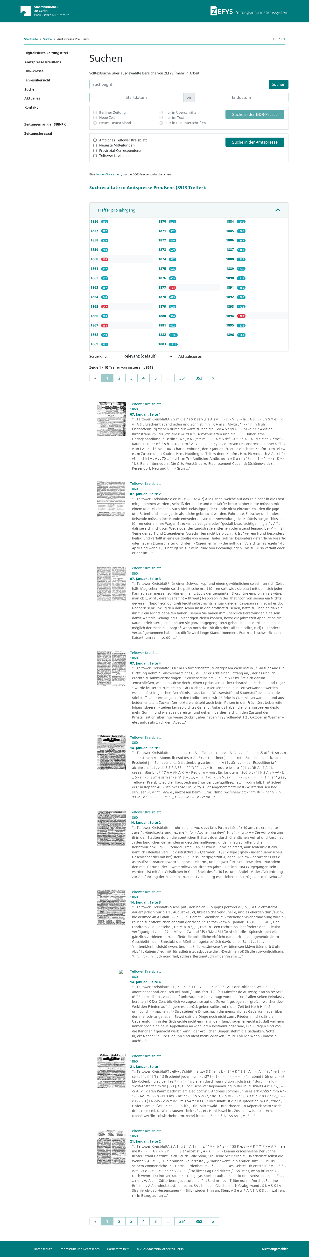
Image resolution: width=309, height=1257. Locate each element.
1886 (230, 240)
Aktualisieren (190, 356)
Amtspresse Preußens (42, 62)
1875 (162, 268)
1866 (95, 315)
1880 (162, 315)
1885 (230, 230)
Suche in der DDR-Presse (255, 114)
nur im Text (174, 117)
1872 (162, 240)
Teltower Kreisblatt (114, 155)
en (283, 39)
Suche (47, 39)
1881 (162, 325)
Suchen (278, 84)
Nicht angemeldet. (275, 1249)
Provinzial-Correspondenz (120, 150)
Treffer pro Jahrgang (116, 210)
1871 (162, 230)
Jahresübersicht (37, 80)
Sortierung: (98, 356)
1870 (162, 221)
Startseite (31, 39)
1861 (95, 268)
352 (199, 378)
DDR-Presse (33, 71)
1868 (95, 334)
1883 (162, 344)
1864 (95, 296)
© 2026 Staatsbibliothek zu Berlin (160, 1249)
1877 (162, 287)
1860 (95, 259)
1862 (95, 278)
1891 (230, 287)
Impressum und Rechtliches (79, 1249)
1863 (95, 287)
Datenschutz (43, 1249)
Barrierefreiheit (118, 1249)
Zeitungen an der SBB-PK (45, 124)
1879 (162, 306)
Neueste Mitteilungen (117, 145)
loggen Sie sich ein (108, 174)
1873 (162, 249)
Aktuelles (32, 98)
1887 (230, 249)
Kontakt (31, 107)
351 (182, 378)
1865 (95, 306)
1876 (162, 278)
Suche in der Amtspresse (255, 142)
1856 (95, 221)
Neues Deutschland (115, 122)
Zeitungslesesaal (38, 133)
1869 (95, 344)
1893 (230, 306)
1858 (95, 240)
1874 (162, 259)
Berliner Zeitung (112, 112)
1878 (162, 296)
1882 (162, 334)
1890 (230, 278)
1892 (230, 296)
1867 (95, 325)
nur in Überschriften (182, 112)
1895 (230, 325)
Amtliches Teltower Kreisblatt (123, 140)
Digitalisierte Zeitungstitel (46, 53)
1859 (95, 249)
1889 (230, 268)
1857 (95, 230)
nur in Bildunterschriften (185, 122)
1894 (230, 315)
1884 (230, 221)
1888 (230, 259)
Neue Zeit (107, 117)
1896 (230, 334)
